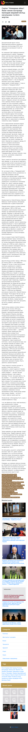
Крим (15, 474)
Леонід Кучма (20, 488)
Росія (7, 474)
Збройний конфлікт (6, 488)
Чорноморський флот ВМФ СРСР (9, 494)
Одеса (21, 479)
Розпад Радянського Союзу (8, 491)
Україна (3, 474)
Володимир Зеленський (8, 669)
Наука (4, 655)
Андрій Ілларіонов (6, 495)
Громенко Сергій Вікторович (8, 479)
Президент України (11, 673)
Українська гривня (7, 678)
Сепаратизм (14, 488)
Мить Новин (9, 2)
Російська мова (16, 676)
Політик (3, 483)
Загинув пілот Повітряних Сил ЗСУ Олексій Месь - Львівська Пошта (12, 519)
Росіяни (3, 480)
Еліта (16, 489)
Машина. (7, 675)
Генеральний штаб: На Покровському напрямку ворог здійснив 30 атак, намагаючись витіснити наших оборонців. (13, 604)
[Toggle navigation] (25, 2)
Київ (11, 668)
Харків (17, 482)
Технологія (6, 644)
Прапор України (20, 485)
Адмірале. (19, 494)
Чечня (14, 486)
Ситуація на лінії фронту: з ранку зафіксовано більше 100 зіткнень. (11, 623)
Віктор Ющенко (5, 485)
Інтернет (17, 479)
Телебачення (13, 483)
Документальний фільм (7, 486)
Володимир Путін (6, 489)
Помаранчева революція (7, 476)
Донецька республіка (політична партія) (11, 497)
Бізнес (4, 640)
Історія (15, 476)
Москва (22, 482)
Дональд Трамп (6, 680)
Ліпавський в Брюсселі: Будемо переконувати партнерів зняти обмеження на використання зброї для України (13, 539)
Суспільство (9, 480)
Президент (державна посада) (9, 482)
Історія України (13, 485)
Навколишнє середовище (10, 658)
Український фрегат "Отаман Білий (9, 492)
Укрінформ (15, 678)
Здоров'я (5, 648)
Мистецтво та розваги (9, 637)
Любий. (12, 489)
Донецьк (19, 483)
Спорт (4, 651)
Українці (11, 474)
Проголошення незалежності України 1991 (11, 477)
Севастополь (19, 486)
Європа (12, 675)
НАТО (20, 678)
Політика (24, 21)
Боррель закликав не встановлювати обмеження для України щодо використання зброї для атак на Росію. (13, 562)
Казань (7, 483)
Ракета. (4, 673)
